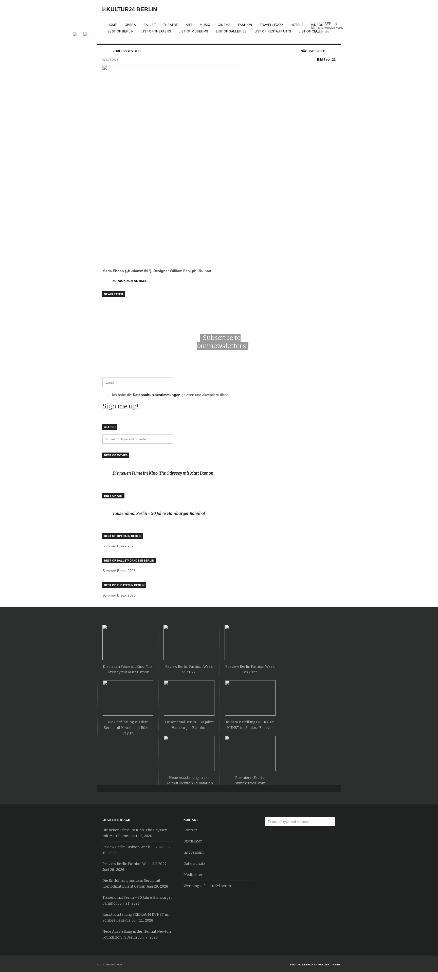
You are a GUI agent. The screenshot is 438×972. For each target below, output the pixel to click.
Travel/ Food (271, 24)
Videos (317, 24)
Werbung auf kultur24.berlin (207, 886)
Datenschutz (194, 863)
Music (205, 24)
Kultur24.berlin (301, 964)
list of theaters (156, 31)
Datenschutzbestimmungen (156, 395)
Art (189, 24)
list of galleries (231, 31)
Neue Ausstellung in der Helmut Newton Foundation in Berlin (189, 783)
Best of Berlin (120, 31)
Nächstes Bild (313, 51)
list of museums (193, 31)
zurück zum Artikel (130, 281)
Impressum (194, 852)
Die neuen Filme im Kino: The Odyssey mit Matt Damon (163, 473)
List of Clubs (311, 31)
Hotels (296, 24)
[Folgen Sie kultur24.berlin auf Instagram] (85, 33)
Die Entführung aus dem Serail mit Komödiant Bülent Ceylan (128, 727)
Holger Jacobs (329, 964)
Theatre (170, 24)
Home (112, 24)
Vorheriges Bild (127, 51)
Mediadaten (193, 875)
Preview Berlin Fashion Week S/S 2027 (134, 864)
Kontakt (190, 830)
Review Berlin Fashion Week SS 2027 (133, 847)
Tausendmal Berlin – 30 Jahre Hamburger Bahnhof (159, 513)
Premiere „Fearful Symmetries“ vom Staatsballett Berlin (250, 783)
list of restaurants (272, 31)
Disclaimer (193, 841)
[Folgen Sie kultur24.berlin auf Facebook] (77, 33)
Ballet (149, 24)
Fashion (245, 24)
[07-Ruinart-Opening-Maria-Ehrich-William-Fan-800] (171, 265)
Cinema (224, 24)
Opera (130, 24)
